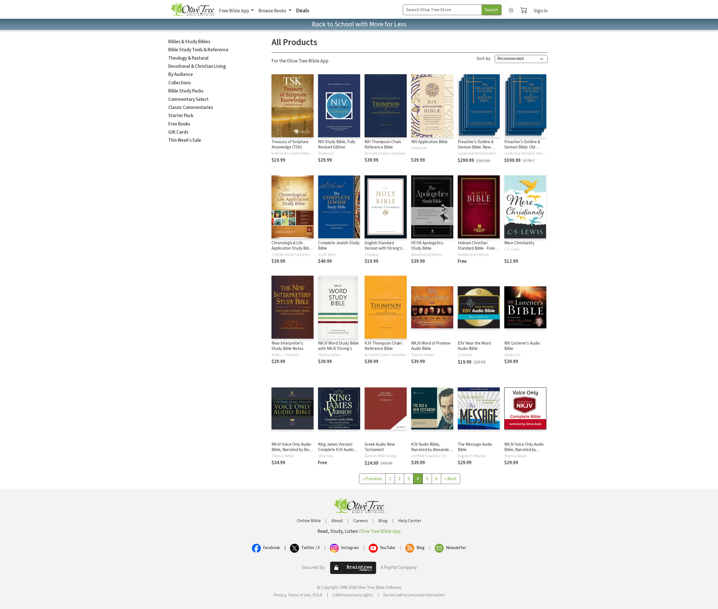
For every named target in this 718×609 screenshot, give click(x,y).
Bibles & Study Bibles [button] (189, 41)
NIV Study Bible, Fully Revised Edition (336, 144)
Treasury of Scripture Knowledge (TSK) (290, 144)
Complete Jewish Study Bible (339, 245)
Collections (179, 83)
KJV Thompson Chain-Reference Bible (384, 346)
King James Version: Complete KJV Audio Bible (336, 449)
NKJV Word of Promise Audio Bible (430, 346)
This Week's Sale (184, 140)
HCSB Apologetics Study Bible (427, 245)
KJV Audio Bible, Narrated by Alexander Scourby (430, 449)
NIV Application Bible (429, 142)
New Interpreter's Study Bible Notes (287, 346)
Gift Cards (178, 132)
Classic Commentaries (190, 107)
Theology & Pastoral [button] (188, 58)
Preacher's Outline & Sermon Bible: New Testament (476, 147)
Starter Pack (180, 115)
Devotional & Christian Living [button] (197, 66)
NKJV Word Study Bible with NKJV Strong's (338, 346)
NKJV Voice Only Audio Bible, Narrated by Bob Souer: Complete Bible (291, 449)
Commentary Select (188, 99)
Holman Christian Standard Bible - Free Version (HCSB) (476, 248)
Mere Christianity (519, 243)
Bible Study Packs (185, 91)
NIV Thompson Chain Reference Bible (383, 144)
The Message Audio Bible (475, 447)
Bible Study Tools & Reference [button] (198, 50)
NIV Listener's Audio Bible (522, 346)
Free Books (179, 124)
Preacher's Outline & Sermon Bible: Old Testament (522, 147)
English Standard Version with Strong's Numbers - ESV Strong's (385, 248)
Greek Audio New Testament (380, 447)
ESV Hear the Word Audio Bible (474, 346)
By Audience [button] (180, 74)
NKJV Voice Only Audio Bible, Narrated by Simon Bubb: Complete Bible (524, 452)
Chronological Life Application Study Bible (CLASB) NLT (291, 248)
